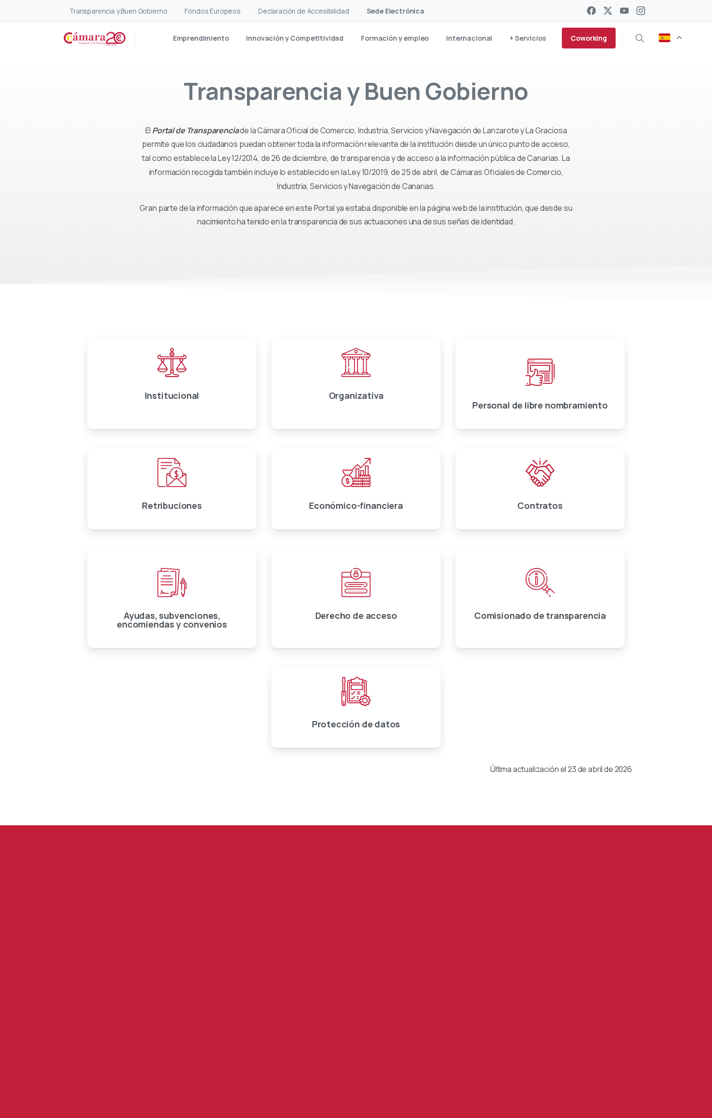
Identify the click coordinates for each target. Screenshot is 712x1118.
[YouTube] (624, 10)
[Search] (639, 38)
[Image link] (576, 1014)
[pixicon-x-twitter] (134, 1068)
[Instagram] (640, 10)
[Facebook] (591, 10)
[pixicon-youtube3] (154, 1068)
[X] (608, 10)
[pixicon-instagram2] (173, 1068)
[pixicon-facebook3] (115, 1068)
